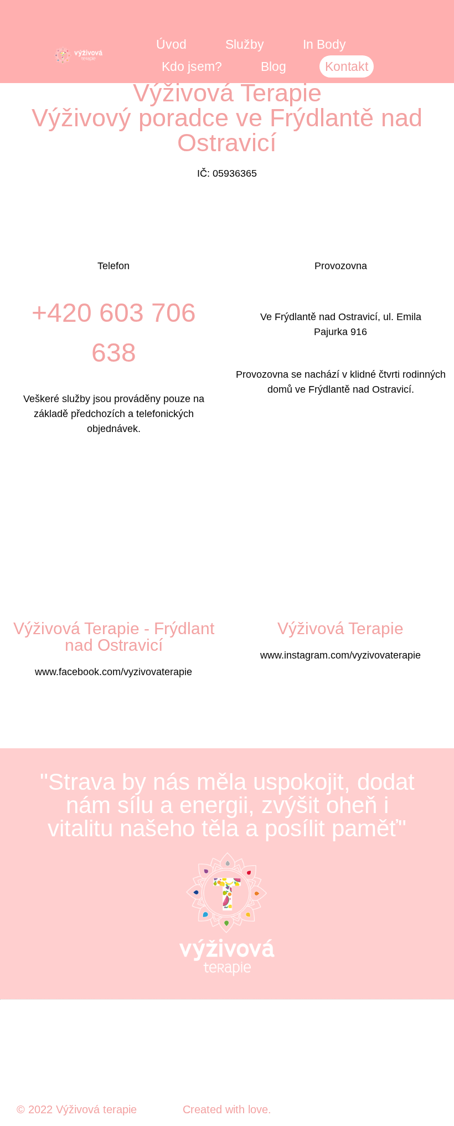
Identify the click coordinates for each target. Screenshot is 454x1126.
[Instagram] (433, 1063)
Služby (244, 44)
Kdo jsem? (192, 66)
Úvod (171, 44)
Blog (273, 66)
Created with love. (227, 1109)
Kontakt (346, 66)
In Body (324, 44)
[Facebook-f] (416, 1063)
